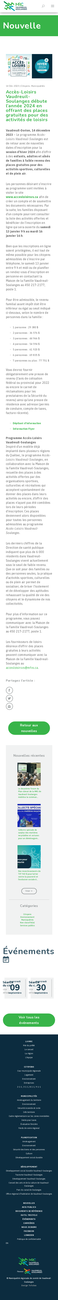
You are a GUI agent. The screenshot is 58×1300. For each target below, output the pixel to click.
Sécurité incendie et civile (29, 1108)
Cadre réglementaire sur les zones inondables (29, 1116)
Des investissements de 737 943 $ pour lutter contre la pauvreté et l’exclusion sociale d (29, 875)
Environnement (27, 917)
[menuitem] (29, 1243)
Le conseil (29, 1049)
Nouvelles (29, 1203)
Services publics (27, 925)
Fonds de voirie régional (29, 1128)
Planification (29, 1137)
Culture (29, 1153)
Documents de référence (29, 1211)
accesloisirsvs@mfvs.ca (22, 668)
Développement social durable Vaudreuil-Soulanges (29, 1170)
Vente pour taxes (28, 1120)
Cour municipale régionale (29, 1071)
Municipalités (38, 86)
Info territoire (29, 1112)
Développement (29, 1166)
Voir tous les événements (29, 1020)
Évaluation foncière (29, 1124)
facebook (29, 1231)
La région (29, 1053)
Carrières (28, 1223)
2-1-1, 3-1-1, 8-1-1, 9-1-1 (29, 1087)
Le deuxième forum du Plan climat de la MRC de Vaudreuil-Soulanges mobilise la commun (29, 792)
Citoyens (25, 86)
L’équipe (29, 1057)
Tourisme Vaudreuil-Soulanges (29, 1174)
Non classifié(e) (27, 922)
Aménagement (29, 1141)
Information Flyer (24, 428)
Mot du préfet (29, 1045)
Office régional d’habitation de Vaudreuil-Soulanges (29, 1194)
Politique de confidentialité (29, 1239)
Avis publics (29, 1207)
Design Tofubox (29, 1285)
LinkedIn (29, 1235)
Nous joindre (29, 1227)
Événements (29, 1219)
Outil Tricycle (29, 1215)
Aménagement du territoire (29, 1100)
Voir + (29, 890)
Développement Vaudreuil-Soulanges (29, 1178)
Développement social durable (29, 1157)
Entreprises (29, 1083)
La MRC (29, 1041)
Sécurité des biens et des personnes (29, 1149)
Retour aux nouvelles (29, 728)
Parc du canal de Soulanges (29, 1190)
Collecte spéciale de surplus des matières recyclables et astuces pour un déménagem (28, 834)
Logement (29, 1075)
